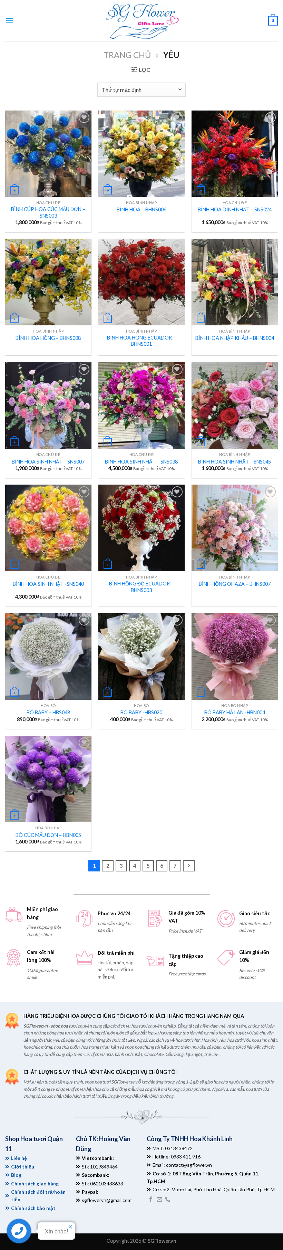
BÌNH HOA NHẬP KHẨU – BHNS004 (234, 338)
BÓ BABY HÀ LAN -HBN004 (234, 712)
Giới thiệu (22, 1167)
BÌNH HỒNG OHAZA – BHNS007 (235, 584)
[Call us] (167, 1199)
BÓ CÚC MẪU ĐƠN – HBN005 (48, 835)
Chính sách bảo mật (33, 1208)
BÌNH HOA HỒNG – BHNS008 (48, 338)
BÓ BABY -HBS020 (141, 712)
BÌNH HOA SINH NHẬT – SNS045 (234, 462)
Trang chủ (127, 55)
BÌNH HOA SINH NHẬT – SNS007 (48, 462)
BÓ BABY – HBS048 (48, 712)
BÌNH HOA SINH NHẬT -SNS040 (48, 584)
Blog (16, 1175)
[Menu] (9, 20)
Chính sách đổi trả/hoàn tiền (38, 1195)
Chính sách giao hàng (35, 1183)
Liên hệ (19, 1158)
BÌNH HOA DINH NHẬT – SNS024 (235, 209)
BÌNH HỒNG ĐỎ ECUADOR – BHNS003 (141, 587)
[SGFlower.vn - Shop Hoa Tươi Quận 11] (141, 20)
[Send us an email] (159, 1199)
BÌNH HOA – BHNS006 (141, 209)
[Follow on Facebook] (151, 1199)
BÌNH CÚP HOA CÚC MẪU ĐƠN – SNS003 (48, 212)
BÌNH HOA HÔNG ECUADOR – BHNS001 (141, 341)
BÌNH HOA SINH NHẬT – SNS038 (141, 462)
